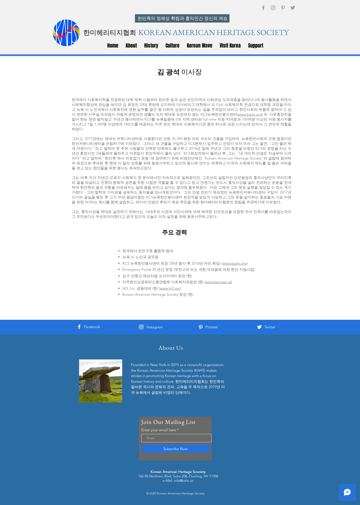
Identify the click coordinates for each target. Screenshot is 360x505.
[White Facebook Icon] (79, 327)
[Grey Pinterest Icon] (283, 8)
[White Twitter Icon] (259, 327)
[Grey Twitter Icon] (293, 8)
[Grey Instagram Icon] (273, 8)
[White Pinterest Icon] (201, 327)
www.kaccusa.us (218, 282)
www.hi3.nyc (170, 288)
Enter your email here (158, 430)
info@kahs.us (183, 480)
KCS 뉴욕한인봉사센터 (141, 263)
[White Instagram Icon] (141, 327)
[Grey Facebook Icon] (263, 8)
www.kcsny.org (250, 114)
